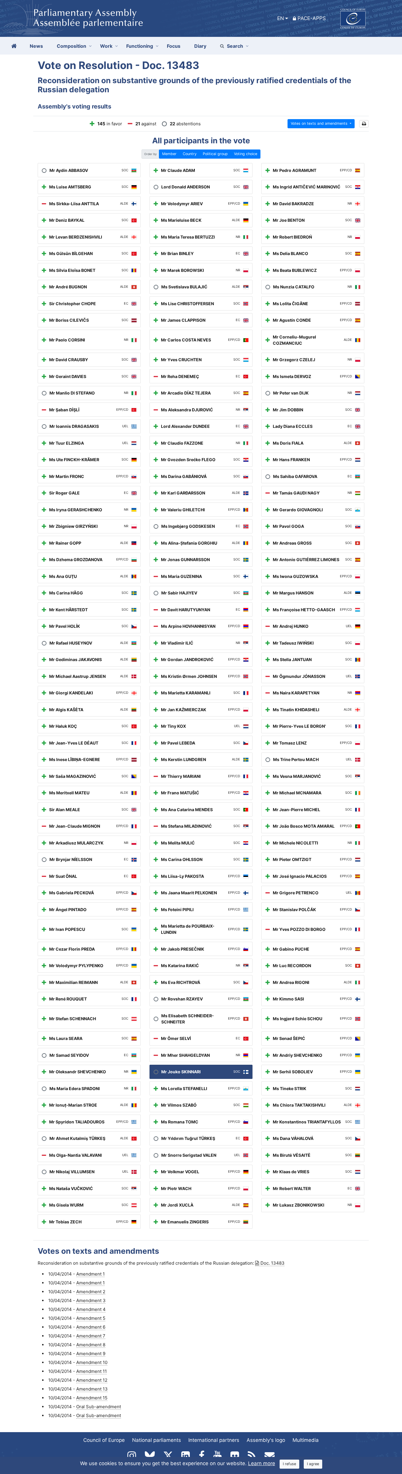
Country (190, 154)
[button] (364, 124)
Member (169, 154)
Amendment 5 (90, 1318)
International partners (213, 1440)
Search (235, 46)
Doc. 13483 (272, 1263)
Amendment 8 (90, 1345)
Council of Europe (104, 1440)
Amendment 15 (91, 1398)
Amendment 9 (90, 1353)
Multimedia (306, 1440)
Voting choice (245, 154)
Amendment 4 (91, 1309)
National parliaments (156, 1440)
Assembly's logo (266, 1440)
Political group (215, 154)
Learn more (261, 1463)
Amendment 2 (90, 1291)
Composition (71, 46)
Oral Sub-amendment (98, 1406)
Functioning (139, 46)
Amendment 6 (90, 1327)
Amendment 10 (91, 1362)
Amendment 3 (91, 1300)
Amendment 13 (92, 1389)
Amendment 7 (90, 1336)
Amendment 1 (90, 1274)
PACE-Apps (312, 18)
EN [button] (280, 18)
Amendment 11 (91, 1371)
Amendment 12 (91, 1380)
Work (106, 46)
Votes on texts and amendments (320, 123)
